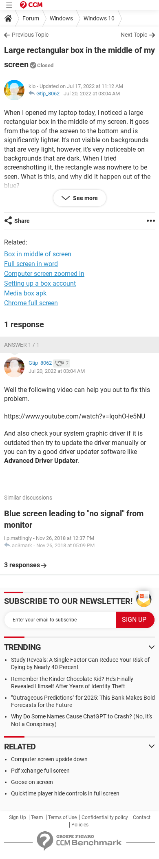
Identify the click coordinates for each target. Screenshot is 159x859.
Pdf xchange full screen (40, 770)
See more (85, 198)
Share (22, 221)
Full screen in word (31, 264)
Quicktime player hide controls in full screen (65, 793)
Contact (141, 817)
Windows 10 (99, 18)
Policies (79, 825)
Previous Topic (30, 34)
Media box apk (25, 293)
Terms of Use (62, 817)
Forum (30, 18)
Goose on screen (32, 782)
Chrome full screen (31, 303)
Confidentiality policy (105, 817)
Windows (61, 18)
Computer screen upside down (49, 759)
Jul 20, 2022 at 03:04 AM (92, 93)
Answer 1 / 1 (22, 344)
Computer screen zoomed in (44, 274)
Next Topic (134, 34)
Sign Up (17, 817)
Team (37, 817)
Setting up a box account (40, 283)
